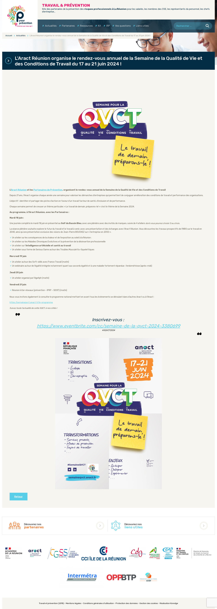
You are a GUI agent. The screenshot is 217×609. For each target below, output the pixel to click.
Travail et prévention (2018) (51, 603)
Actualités (51, 25)
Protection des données (127, 603)
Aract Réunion (19, 190)
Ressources (86, 25)
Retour (18, 496)
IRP (108, 25)
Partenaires (68, 25)
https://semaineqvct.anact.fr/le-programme (31, 302)
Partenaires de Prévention (48, 190)
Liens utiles (142, 25)
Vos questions (123, 25)
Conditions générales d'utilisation (98, 603)
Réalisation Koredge (169, 603)
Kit (99, 25)
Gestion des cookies (149, 603)
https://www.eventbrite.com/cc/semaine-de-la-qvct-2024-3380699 (108, 326)
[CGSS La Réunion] (20, 16)
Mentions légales (73, 603)
